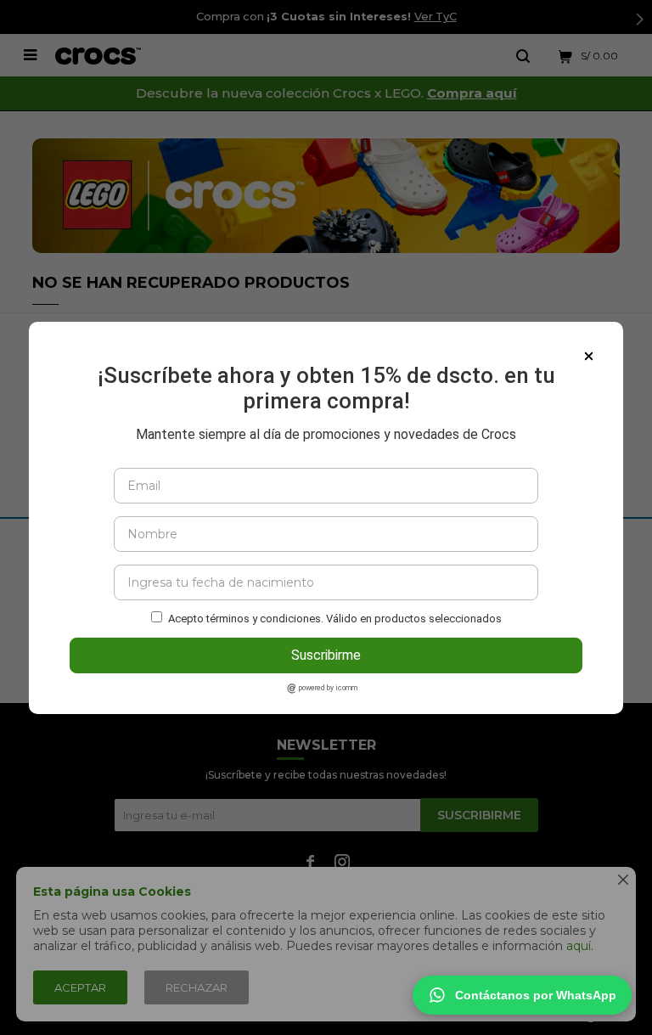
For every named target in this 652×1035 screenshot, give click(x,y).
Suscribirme (326, 655)
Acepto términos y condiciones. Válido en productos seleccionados (335, 618)
